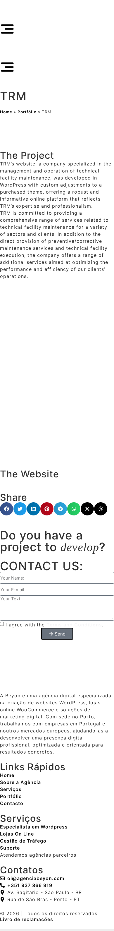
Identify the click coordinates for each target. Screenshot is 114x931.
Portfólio (27, 112)
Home (6, 112)
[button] (6, 508)
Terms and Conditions (74, 625)
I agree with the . (54, 625)
